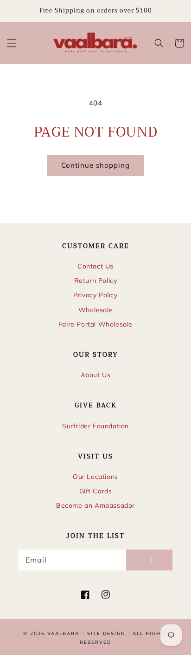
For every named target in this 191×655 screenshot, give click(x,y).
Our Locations (95, 476)
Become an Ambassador (95, 505)
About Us (96, 375)
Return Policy (95, 280)
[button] (11, 43)
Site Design (106, 633)
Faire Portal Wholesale (95, 324)
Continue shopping (95, 165)
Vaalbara (63, 633)
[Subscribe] (149, 560)
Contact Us (95, 266)
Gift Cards (95, 491)
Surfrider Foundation (95, 426)
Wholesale (95, 310)
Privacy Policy (95, 295)
